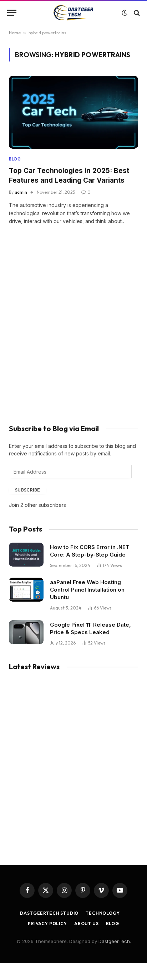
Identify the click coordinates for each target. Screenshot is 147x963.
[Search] (136, 13)
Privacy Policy (47, 923)
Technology (103, 913)
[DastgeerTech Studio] (74, 12)
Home (15, 32)
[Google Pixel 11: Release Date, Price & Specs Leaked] (26, 632)
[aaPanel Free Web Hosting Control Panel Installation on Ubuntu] (26, 590)
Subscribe (27, 490)
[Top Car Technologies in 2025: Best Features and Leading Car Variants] (73, 112)
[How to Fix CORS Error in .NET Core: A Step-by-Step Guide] (26, 555)
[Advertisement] (73, 334)
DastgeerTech (114, 941)
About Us (86, 923)
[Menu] (11, 13)
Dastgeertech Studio (49, 913)
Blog (112, 923)
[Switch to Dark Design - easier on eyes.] (124, 13)
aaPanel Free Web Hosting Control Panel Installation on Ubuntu (87, 590)
